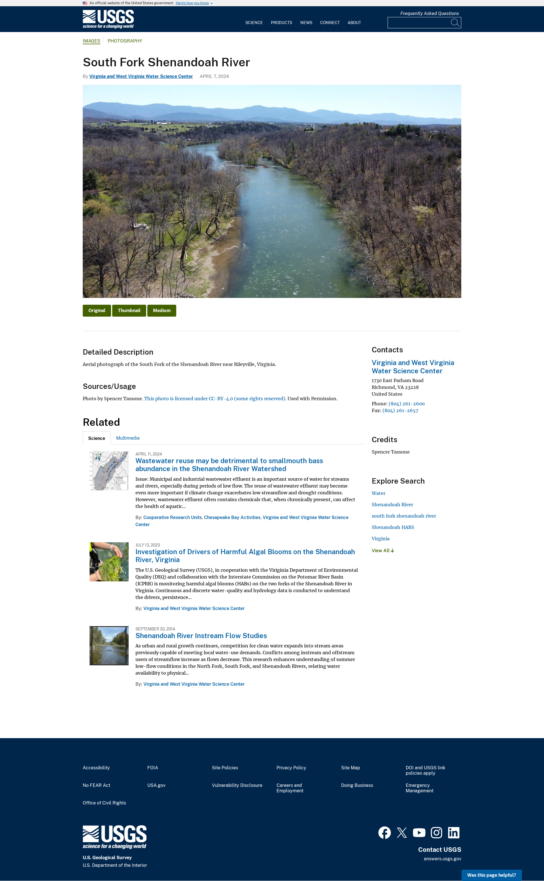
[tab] (96, 437)
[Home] (108, 27)
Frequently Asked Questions (429, 13)
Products (281, 22)
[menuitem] (254, 19)
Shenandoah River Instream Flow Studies (201, 635)
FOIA (152, 767)
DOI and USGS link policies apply (425, 770)
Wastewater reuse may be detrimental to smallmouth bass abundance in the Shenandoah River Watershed (229, 465)
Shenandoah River (392, 504)
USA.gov (156, 785)
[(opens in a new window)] (384, 832)
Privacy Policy (291, 767)
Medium (162, 310)
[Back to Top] (523, 860)
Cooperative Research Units (172, 517)
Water (378, 493)
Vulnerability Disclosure (237, 785)
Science (254, 22)
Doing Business (357, 785)
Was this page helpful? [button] (491, 875)
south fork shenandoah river (404, 516)
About (354, 22)
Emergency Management (420, 788)
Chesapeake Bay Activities (232, 517)
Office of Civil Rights (104, 803)
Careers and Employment (290, 788)
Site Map (350, 767)
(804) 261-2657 (400, 410)
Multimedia (128, 438)
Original (96, 310)
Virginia (381, 538)
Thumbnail (129, 310)
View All (381, 550)
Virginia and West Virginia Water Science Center (141, 76)
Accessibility (96, 767)
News (306, 22)
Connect (330, 22)
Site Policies (225, 767)
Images (91, 41)
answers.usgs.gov (442, 858)
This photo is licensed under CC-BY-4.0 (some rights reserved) (214, 398)
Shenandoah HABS (393, 527)
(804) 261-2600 (407, 403)
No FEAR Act (96, 785)
